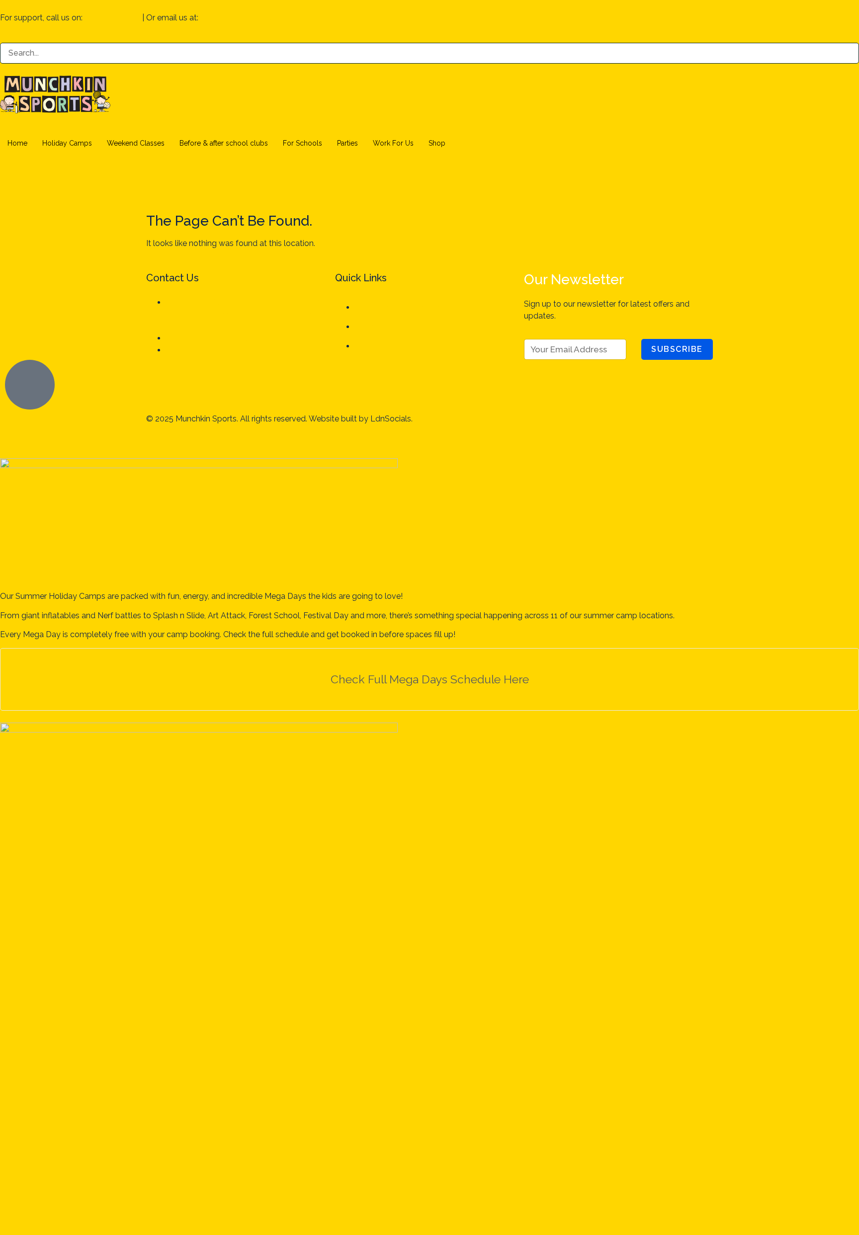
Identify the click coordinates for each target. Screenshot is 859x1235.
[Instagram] (39, 180)
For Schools (302, 143)
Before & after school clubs (223, 143)
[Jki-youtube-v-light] (549, 425)
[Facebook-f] (12, 180)
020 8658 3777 (112, 17)
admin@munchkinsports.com (253, 17)
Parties (347, 143)
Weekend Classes (136, 143)
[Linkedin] (66, 180)
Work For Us (393, 143)
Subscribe (677, 349)
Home (17, 143)
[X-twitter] (522, 425)
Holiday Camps (67, 143)
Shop (437, 143)
